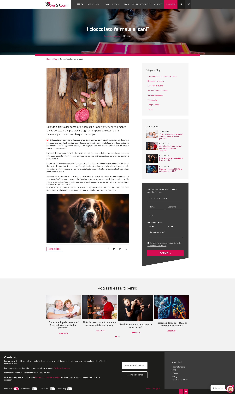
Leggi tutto (63, 333)
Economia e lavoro (155, 86)
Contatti (158, 4)
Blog (126, 4)
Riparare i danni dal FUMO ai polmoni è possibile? (170, 170)
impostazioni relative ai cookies (47, 377)
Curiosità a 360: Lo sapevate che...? (162, 76)
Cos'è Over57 (93, 4)
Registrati (171, 4)
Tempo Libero (153, 104)
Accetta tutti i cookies (134, 365)
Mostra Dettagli (152, 389)
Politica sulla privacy (62, 368)
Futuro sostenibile (141, 4)
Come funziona (112, 4)
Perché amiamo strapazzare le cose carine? (171, 159)
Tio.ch (150, 109)
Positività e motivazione (157, 90)
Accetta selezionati (134, 375)
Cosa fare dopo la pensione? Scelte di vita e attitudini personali (171, 136)
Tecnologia (152, 100)
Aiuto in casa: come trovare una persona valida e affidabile (170, 148)
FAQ (174, 370)
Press (175, 373)
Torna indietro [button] (54, 249)
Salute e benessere (155, 95)
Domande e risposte (112, 36)
